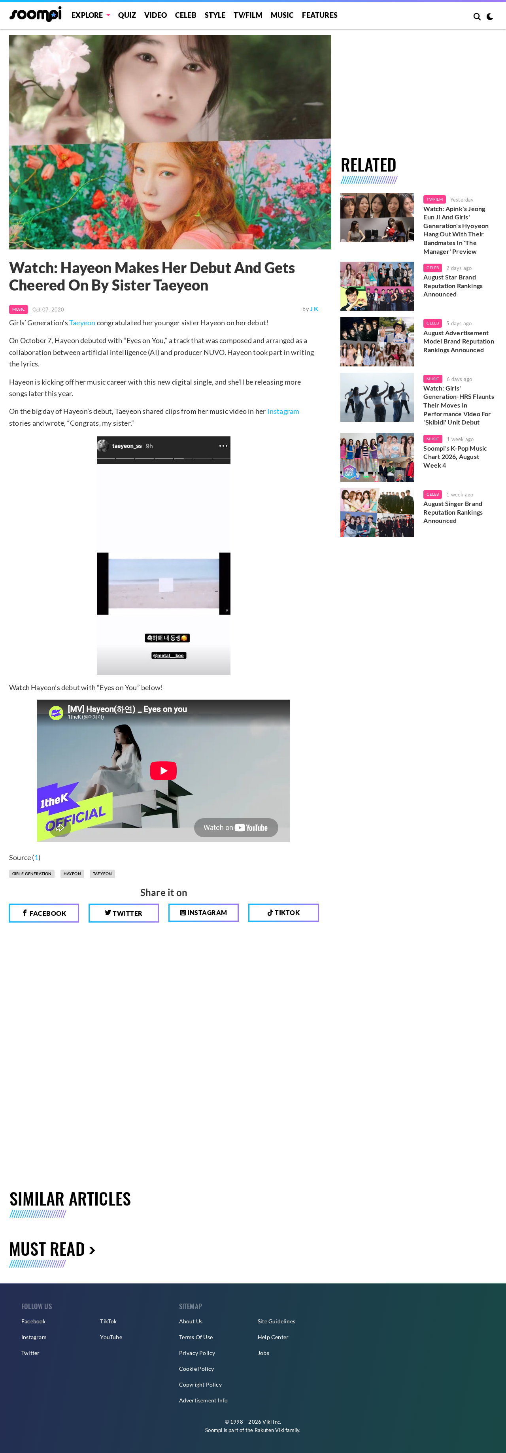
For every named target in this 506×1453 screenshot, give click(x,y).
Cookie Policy (196, 1368)
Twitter (127, 913)
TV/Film (434, 199)
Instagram (283, 411)
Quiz (127, 15)
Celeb (185, 15)
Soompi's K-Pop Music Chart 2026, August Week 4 (455, 456)
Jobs (263, 1352)
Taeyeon (82, 322)
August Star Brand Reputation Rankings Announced (453, 285)
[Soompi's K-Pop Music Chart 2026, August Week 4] (377, 457)
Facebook (47, 913)
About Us (191, 1321)
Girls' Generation (31, 873)
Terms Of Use (196, 1337)
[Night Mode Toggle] (490, 17)
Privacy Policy (197, 1352)
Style (215, 15)
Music (282, 15)
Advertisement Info (203, 1400)
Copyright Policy (200, 1384)
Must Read (47, 1248)
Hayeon (72, 873)
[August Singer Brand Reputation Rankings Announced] (377, 512)
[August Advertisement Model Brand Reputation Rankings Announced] (377, 341)
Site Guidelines (276, 1321)
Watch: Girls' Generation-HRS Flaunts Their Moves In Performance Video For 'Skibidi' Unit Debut (458, 405)
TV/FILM (248, 15)
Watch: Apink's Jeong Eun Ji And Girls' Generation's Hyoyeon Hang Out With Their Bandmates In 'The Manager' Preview (456, 230)
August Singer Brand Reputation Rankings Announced (453, 512)
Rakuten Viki (269, 1430)
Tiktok (287, 912)
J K (314, 308)
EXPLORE (87, 15)
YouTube (111, 1337)
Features (320, 15)
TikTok (108, 1321)
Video (155, 15)
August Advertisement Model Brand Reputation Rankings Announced (458, 341)
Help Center (273, 1337)
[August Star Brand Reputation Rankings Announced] (377, 286)
